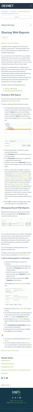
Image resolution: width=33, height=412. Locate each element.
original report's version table (15, 184)
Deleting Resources (24, 255)
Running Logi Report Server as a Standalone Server (15, 370)
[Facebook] (2, 378)
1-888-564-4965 (18, 401)
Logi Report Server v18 (24, 11)
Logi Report (13, 11)
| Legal (31, 408)
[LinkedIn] (7, 378)
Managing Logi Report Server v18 (9, 13)
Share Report (23, 118)
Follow (4, 37)
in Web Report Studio (14, 101)
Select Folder (19, 319)
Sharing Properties (21, 283)
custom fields (23, 308)
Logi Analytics (4, 11)
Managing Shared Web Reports (13, 90)
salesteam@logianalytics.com (18, 402)
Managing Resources (7, 367)
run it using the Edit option (20, 174)
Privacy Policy (14, 409)
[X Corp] (4, 378)
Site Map (20, 409)
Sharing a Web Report (11, 88)
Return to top (5, 385)
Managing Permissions (7, 363)
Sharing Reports (5, 360)
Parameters (4, 373)
